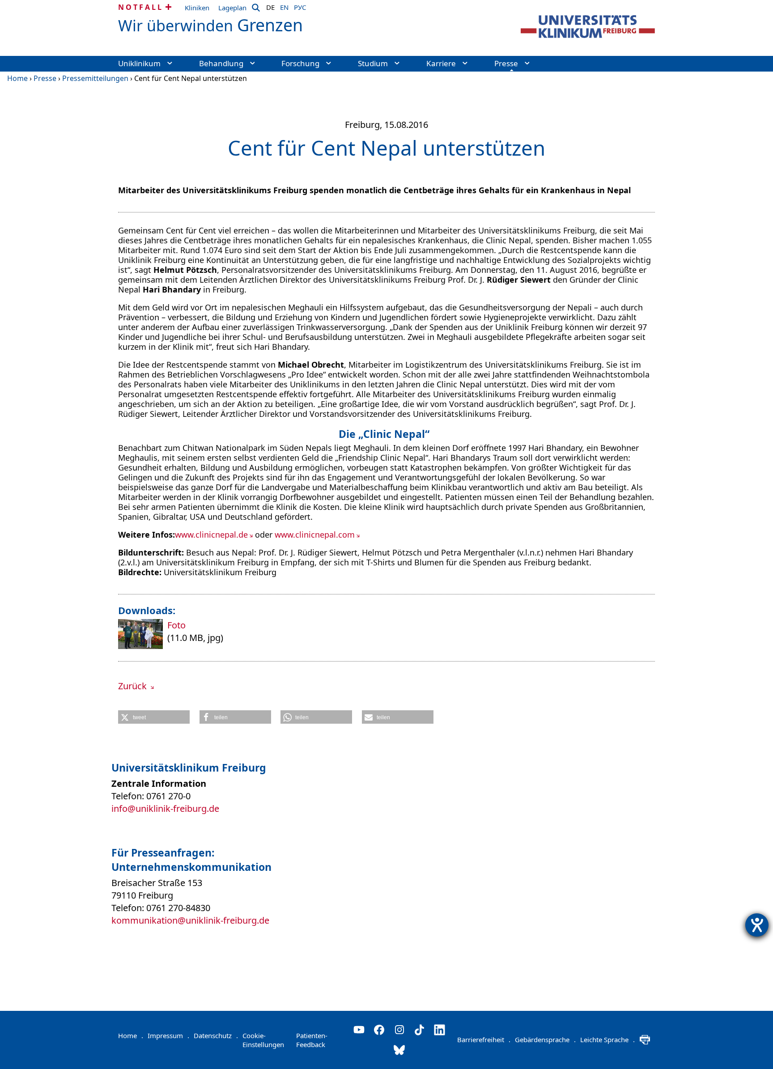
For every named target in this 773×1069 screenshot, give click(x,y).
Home (17, 78)
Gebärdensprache (545, 1039)
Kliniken (197, 7)
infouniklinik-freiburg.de (165, 808)
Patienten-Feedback (311, 1040)
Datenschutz (216, 1035)
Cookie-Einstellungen (263, 1040)
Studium (373, 63)
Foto (176, 625)
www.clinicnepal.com (315, 534)
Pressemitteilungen (95, 78)
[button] (154, 717)
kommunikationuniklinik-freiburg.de (190, 920)
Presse (506, 63)
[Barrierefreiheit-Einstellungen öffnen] (757, 925)
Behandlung (221, 63)
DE (270, 6)
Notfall (140, 7)
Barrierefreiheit (483, 1039)
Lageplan (232, 7)
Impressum (168, 1035)
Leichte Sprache (607, 1039)
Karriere (441, 63)
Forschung (300, 63)
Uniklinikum (139, 63)
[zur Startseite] (588, 26)
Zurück (133, 686)
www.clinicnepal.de (211, 534)
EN (284, 6)
